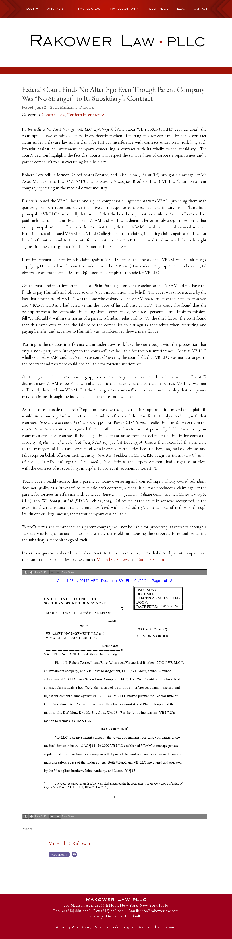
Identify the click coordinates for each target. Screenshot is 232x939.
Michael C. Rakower (77, 107)
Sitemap (96, 916)
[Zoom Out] (52, 572)
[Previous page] (25, 572)
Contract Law (53, 114)
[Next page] (31, 572)
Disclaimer (115, 916)
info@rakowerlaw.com (159, 910)
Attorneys (55, 8)
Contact (200, 8)
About (29, 8)
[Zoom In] (58, 572)
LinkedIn (135, 916)
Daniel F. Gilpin (150, 559)
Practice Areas (88, 8)
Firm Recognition (122, 8)
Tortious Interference (85, 114)
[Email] (74, 854)
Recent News (158, 8)
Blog (181, 8)
